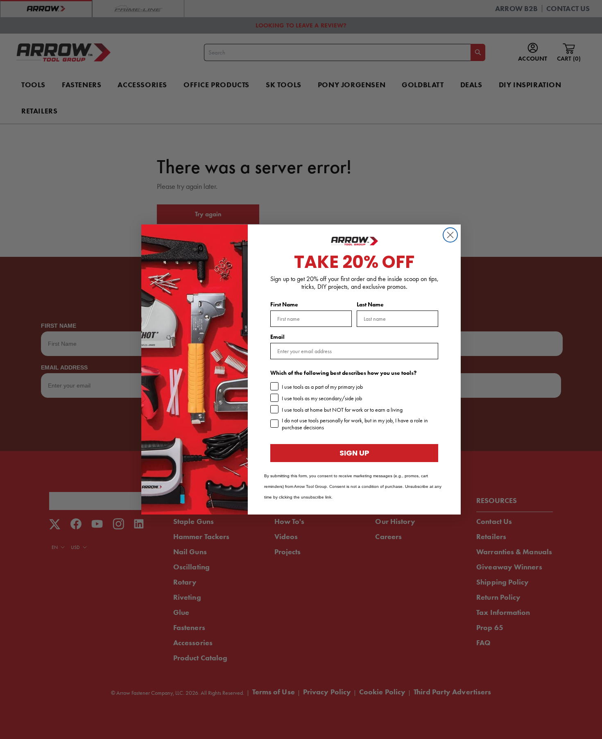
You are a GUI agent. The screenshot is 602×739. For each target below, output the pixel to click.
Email (277, 336)
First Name (284, 304)
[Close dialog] (450, 235)
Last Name (370, 304)
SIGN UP (354, 453)
